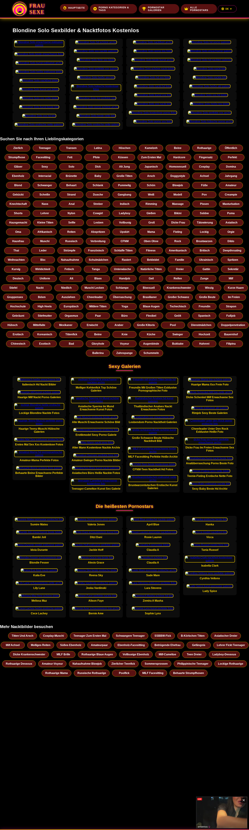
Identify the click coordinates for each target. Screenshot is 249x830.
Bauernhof (231, 334)
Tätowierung (205, 222)
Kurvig (16, 269)
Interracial (44, 176)
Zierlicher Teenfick (123, 663)
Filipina (231, 343)
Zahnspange (124, 353)
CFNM (125, 241)
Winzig (209, 287)
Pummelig (124, 185)
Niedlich (66, 287)
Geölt (177, 315)
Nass (45, 203)
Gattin (206, 269)
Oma (18, 231)
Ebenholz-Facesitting (131, 645)
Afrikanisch (44, 231)
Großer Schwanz (178, 297)
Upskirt (124, 231)
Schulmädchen (98, 259)
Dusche (98, 194)
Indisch (124, 203)
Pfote (96, 157)
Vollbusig (125, 222)
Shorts (18, 213)
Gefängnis (198, 645)
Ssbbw (204, 213)
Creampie (231, 194)
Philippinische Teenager (192, 663)
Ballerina (98, 353)
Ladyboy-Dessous (224, 654)
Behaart (71, 185)
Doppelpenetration (233, 325)
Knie (125, 334)
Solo (71, 166)
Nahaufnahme (70, 259)
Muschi (44, 241)
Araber (119, 325)
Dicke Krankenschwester (29, 654)
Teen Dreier (194, 654)
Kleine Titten (45, 222)
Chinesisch (18, 343)
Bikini (177, 213)
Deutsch (18, 278)
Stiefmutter (45, 315)
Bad (71, 343)
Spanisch (204, 315)
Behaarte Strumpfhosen (188, 673)
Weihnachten (16, 259)
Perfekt (232, 157)
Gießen (151, 213)
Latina (98, 148)
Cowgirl (98, 213)
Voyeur (124, 343)
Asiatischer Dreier (225, 635)
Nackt (40, 287)
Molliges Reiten (40, 645)
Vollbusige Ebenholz (136, 654)
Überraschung (122, 297)
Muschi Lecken (94, 287)
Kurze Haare (236, 287)
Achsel (204, 176)
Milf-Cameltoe (167, 654)
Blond (18, 185)
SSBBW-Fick (162, 635)
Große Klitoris (146, 325)
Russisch (71, 241)
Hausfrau (18, 241)
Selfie (71, 222)
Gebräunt (18, 315)
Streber (98, 203)
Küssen (123, 157)
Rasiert (126, 259)
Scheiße (44, 194)
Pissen (204, 203)
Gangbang (124, 194)
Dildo (230, 241)
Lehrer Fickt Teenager (231, 645)
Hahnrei (204, 343)
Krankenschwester (179, 287)
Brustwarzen (204, 241)
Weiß (151, 194)
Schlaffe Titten (123, 250)
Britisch (205, 250)
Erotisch (18, 334)
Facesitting (43, 157)
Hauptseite (76, 7)
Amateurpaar (99, 645)
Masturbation (231, 203)
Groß (151, 222)
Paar (98, 315)
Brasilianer (150, 297)
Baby (98, 176)
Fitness (150, 250)
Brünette (71, 176)
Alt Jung (124, 166)
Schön (151, 185)
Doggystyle (177, 176)
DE (227, 8)
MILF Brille (63, 654)
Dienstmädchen (201, 325)
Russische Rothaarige (91, 673)
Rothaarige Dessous (19, 663)
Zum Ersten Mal (151, 157)
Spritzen (232, 259)
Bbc (43, 259)
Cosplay (204, 166)
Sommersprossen (156, 663)
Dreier (180, 269)
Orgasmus (71, 315)
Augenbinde (151, 343)
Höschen (124, 148)
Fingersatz (206, 157)
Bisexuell (149, 287)
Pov (204, 194)
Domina (231, 166)
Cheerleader (95, 297)
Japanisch (151, 166)
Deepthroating (232, 250)
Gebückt (18, 194)
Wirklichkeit (42, 269)
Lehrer (44, 213)
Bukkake (177, 343)
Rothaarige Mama (56, 673)
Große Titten (124, 176)
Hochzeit (204, 334)
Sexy (45, 166)
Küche (151, 334)
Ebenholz (18, 176)
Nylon (71, 213)
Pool (173, 325)
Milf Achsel (13, 645)
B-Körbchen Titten (193, 635)
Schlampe (122, 287)
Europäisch (71, 306)
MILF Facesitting (152, 673)
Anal (72, 203)
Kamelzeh (151, 148)
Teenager (45, 148)
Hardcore (179, 157)
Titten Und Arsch (22, 635)
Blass (98, 278)
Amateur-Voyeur (52, 663)
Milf (231, 278)
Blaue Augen (151, 306)
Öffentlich (231, 148)
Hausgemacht (18, 222)
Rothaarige (204, 148)
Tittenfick (71, 334)
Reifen (178, 278)
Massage (178, 203)
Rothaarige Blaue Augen (97, 654)
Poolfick (124, 673)
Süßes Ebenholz (70, 645)
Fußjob (230, 315)
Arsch (151, 176)
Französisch (96, 250)
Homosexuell (177, 166)
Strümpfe (69, 250)
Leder (43, 250)
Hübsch (12, 325)
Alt (71, 278)
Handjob (124, 278)
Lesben (98, 222)
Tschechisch (178, 306)
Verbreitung (98, 241)
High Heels (45, 306)
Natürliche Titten (151, 269)
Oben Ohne (151, 241)
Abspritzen (98, 231)
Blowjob (177, 185)
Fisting (177, 231)
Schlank (98, 185)
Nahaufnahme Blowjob (87, 663)
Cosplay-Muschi (53, 635)
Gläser (18, 166)
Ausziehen (68, 297)
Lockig (204, 231)
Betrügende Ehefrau (167, 645)
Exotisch (44, 343)
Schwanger (44, 185)
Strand (71, 194)
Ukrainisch (206, 259)
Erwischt (92, 325)
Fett (69, 157)
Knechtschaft (18, 203)
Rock (177, 241)
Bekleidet (153, 259)
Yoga (124, 306)
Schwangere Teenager (130, 635)
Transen (71, 148)
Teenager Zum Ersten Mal (90, 635)
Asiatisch (231, 222)
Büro (124, 315)
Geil (151, 278)
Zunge (204, 278)
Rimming (151, 203)
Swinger (177, 334)
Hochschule (18, 306)
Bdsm (42, 297)
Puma (231, 213)
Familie (179, 259)
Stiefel (13, 287)
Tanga (96, 269)
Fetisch (69, 269)
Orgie (230, 231)
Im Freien (234, 297)
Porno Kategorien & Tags (114, 9)
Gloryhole (98, 343)
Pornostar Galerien (156, 9)
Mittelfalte (39, 325)
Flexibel (151, 315)
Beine (177, 148)
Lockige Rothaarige (230, 663)
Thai (16, 250)
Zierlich (18, 148)
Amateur (230, 185)
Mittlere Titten (98, 306)
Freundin (204, 306)
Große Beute (207, 297)
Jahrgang (231, 176)
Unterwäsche (122, 269)
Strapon (231, 306)
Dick (98, 166)
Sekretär (233, 269)
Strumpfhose (16, 157)
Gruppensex (15, 297)
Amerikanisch (178, 250)
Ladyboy (124, 213)
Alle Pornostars (199, 9)
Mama (151, 231)
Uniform (45, 278)
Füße (204, 185)
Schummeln (151, 353)
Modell (177, 194)
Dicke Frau (178, 222)
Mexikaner (65, 325)
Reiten (71, 231)
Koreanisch (44, 334)
